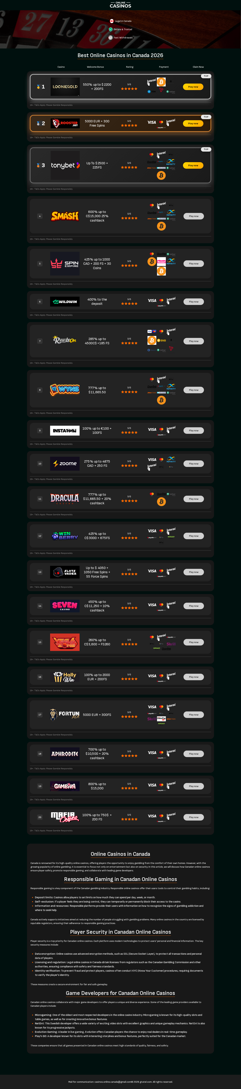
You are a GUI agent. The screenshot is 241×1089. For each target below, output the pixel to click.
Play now (193, 86)
